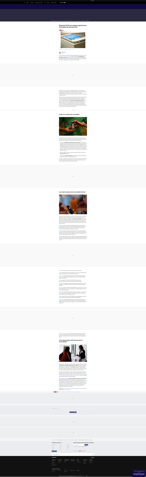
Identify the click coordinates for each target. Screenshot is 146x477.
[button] (63, 52)
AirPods (53, 446)
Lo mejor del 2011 (67, 389)
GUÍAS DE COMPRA (54, 2)
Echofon (60, 236)
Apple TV (77, 20)
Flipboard (61, 2)
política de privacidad (83, 446)
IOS (44, 2)
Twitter (66, 2)
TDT (73, 20)
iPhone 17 (60, 449)
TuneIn (60, 272)
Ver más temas (54, 451)
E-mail (63, 30)
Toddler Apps (76, 388)
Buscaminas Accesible (63, 333)
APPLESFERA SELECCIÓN (39, 2)
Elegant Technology (66, 388)
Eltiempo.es (61, 287)
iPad (84, 20)
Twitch (60, 2)
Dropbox (60, 280)
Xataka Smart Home (54, 464)
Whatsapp (68, 20)
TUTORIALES (32, 2)
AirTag (82, 20)
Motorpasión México (78, 470)
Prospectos (61, 299)
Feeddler (60, 296)
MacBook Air (87, 20)
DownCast (61, 283)
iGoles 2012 (61, 275)
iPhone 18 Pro (59, 20)
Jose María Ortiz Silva (64, 379)
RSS (83, 450)
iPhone (79, 20)
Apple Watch (68, 446)
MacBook (53, 449)
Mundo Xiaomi (53, 465)
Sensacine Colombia (65, 471)
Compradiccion (85, 463)
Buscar (92, 454)
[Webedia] (92, 0)
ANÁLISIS (48, 2)
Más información (79, 476)
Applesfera (53, 463)
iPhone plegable (64, 20)
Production (72, 388)
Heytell (60, 230)
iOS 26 (67, 449)
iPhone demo (81, 388)
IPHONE (27, 2)
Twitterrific (61, 270)
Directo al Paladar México (73, 470)
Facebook (59, 30)
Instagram (63, 2)
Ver (73, 412)
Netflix (71, 20)
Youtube (64, 2)
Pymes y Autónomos (90, 462)
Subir (92, 457)
